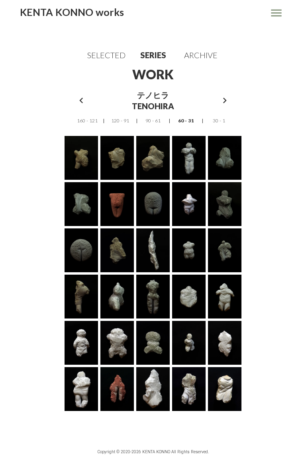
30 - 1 (219, 121)
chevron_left (81, 100)
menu (276, 13)
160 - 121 (87, 121)
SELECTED (105, 55)
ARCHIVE (201, 55)
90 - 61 (153, 121)
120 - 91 (120, 121)
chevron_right (224, 100)
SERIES (153, 55)
